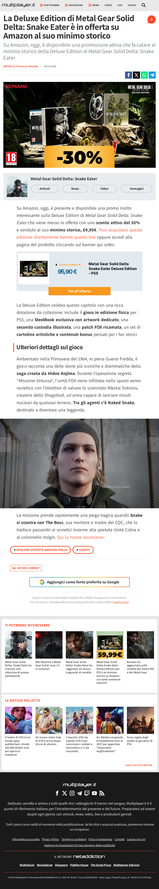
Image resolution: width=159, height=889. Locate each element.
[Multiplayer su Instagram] (72, 793)
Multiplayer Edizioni (126, 865)
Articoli (45, 188)
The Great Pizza (101, 865)
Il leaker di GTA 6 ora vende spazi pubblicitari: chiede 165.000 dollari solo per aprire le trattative (17, 745)
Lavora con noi (136, 839)
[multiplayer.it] (79, 784)
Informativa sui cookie (26, 839)
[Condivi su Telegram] (152, 75)
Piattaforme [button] (51, 5)
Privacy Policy (50, 839)
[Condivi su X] (136, 75)
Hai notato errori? (26, 568)
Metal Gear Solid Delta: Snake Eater (64, 178)
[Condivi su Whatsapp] (144, 75)
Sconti (83, 550)
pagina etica (121, 602)
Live (119, 5)
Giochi (132, 5)
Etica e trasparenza (100, 839)
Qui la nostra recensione (80, 537)
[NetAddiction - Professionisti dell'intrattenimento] (89, 856)
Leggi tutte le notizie (138, 765)
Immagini (136, 188)
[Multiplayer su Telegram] (79, 793)
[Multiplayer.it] (18, 5)
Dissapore (61, 865)
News (75, 188)
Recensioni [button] (76, 5)
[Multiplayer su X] (64, 793)
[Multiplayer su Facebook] (57, 793)
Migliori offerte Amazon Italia (40, 550)
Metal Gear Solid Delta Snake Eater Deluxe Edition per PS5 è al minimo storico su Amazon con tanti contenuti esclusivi (108, 672)
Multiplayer (27, 865)
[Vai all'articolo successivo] (5, 444)
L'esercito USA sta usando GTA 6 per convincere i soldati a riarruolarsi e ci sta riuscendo (79, 744)
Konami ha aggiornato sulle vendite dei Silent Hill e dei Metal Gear (140, 667)
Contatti (119, 839)
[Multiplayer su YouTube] (94, 793)
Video (108, 5)
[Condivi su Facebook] (128, 75)
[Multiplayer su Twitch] (86, 793)
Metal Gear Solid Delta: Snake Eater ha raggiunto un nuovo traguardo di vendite (79, 667)
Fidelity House (79, 865)
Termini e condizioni (73, 839)
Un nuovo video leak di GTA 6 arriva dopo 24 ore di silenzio (48, 740)
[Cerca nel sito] (144, 5)
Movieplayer (45, 865)
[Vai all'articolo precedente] (154, 444)
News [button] (96, 5)
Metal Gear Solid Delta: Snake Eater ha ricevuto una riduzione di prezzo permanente (18, 669)
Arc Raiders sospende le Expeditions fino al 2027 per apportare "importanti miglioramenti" (109, 744)
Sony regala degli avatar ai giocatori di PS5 (140, 740)
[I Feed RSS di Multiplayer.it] (101, 793)
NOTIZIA (8, 66)
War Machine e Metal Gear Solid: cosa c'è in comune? (48, 665)
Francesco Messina (27, 66)
